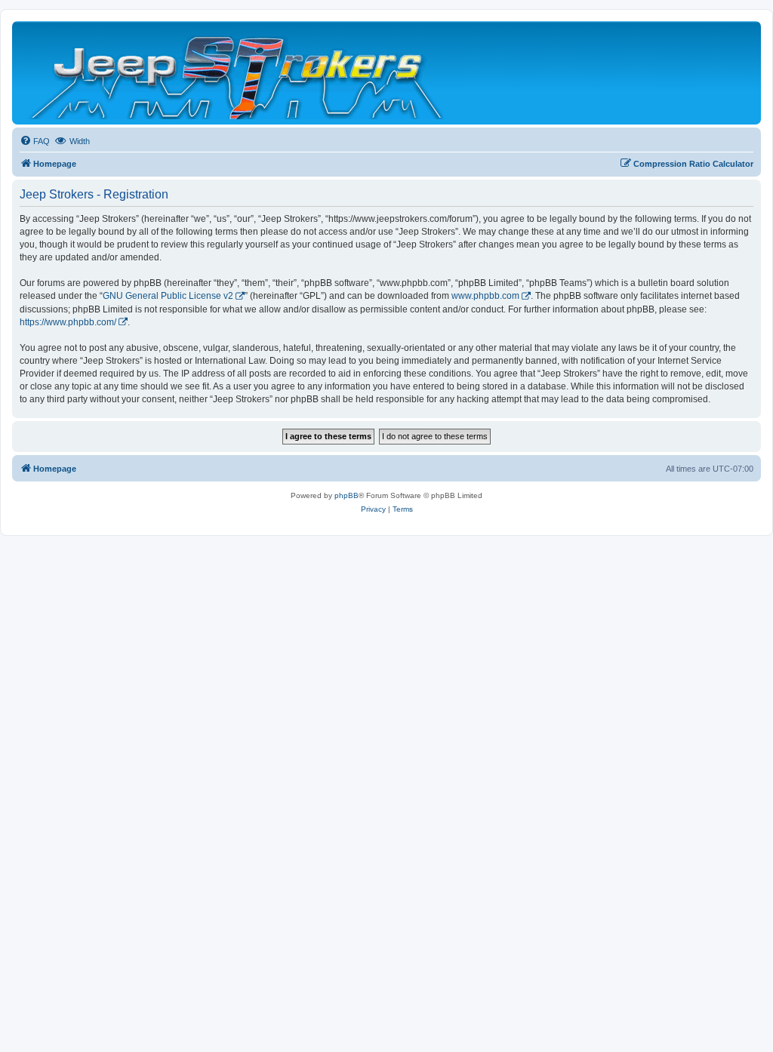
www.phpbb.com (485, 296)
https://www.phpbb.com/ (68, 322)
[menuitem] (35, 141)
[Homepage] (238, 73)
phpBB (346, 495)
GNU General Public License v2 (168, 296)
